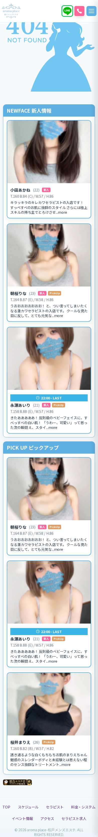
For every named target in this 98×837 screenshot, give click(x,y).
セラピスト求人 (74, 818)
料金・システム (83, 806)
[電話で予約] (79, 11)
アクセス (47, 818)
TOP (6, 806)
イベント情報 (22, 818)
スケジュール (28, 806)
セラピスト (55, 806)
